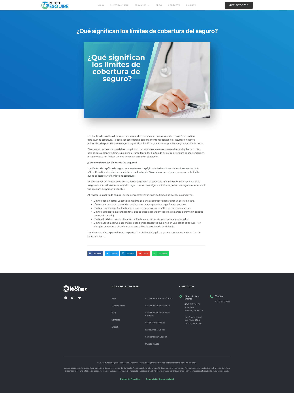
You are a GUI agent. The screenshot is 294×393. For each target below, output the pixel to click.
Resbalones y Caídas (155, 329)
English (191, 5)
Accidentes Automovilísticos (158, 298)
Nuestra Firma (119, 5)
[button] (95, 253)
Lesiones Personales (155, 322)
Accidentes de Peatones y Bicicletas (157, 314)
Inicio (100, 5)
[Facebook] (66, 298)
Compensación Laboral (156, 336)
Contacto (174, 5)
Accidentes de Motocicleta (157, 305)
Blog (159, 5)
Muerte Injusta (152, 343)
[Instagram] (73, 298)
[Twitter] (80, 298)
